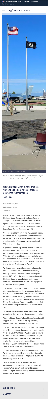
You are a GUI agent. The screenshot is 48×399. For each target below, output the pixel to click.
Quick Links (9, 388)
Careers (7, 394)
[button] (10, 4)
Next (44, 91)
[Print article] (5, 197)
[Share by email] (10, 197)
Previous (4, 91)
